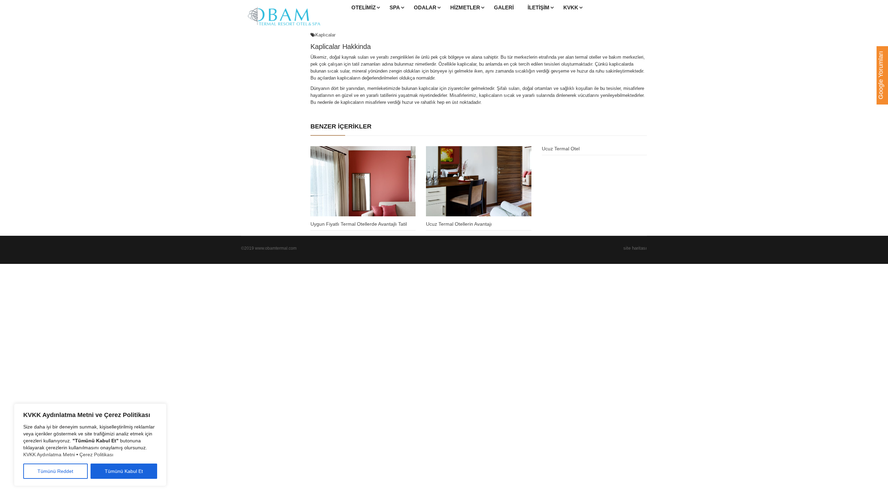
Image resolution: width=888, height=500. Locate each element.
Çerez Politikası (96, 454)
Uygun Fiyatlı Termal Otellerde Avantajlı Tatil (358, 224)
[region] (90, 444)
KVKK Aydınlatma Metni (49, 454)
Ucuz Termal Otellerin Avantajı (459, 224)
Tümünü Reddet (55, 471)
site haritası (635, 248)
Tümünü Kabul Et (124, 471)
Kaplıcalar (325, 35)
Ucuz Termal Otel (561, 148)
